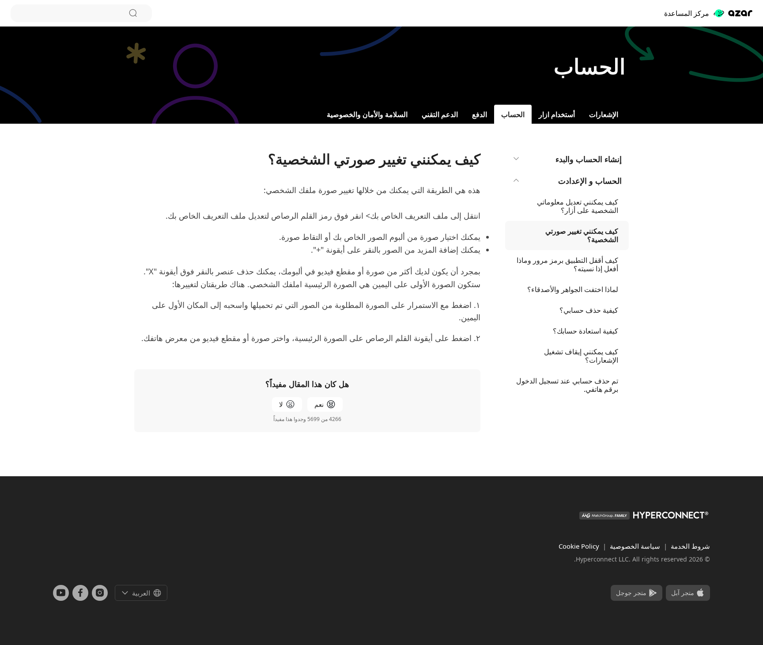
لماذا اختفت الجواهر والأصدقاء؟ (572, 289)
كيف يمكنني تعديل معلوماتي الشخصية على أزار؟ (577, 206)
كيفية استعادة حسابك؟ (585, 331)
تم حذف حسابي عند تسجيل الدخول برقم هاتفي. (567, 385)
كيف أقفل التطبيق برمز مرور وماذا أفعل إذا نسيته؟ (567, 264)
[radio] (325, 404)
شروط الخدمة (689, 546)
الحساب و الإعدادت (590, 180)
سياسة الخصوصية (634, 546)
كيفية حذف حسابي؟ (588, 310)
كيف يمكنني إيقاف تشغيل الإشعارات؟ (581, 356)
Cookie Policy (579, 546)
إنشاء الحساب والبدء (588, 159)
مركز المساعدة (686, 13)
